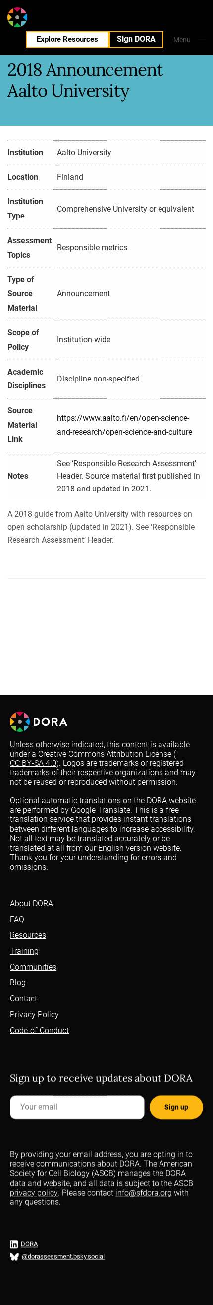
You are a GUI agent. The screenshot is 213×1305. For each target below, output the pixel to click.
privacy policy (34, 1192)
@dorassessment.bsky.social (63, 1256)
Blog (18, 982)
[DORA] (36, 17)
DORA (29, 1244)
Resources (28, 935)
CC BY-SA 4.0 (33, 763)
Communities (33, 967)
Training (24, 951)
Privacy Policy (34, 1014)
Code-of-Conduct (39, 1030)
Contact (23, 998)
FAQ (17, 919)
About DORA (31, 903)
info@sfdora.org (143, 1192)
